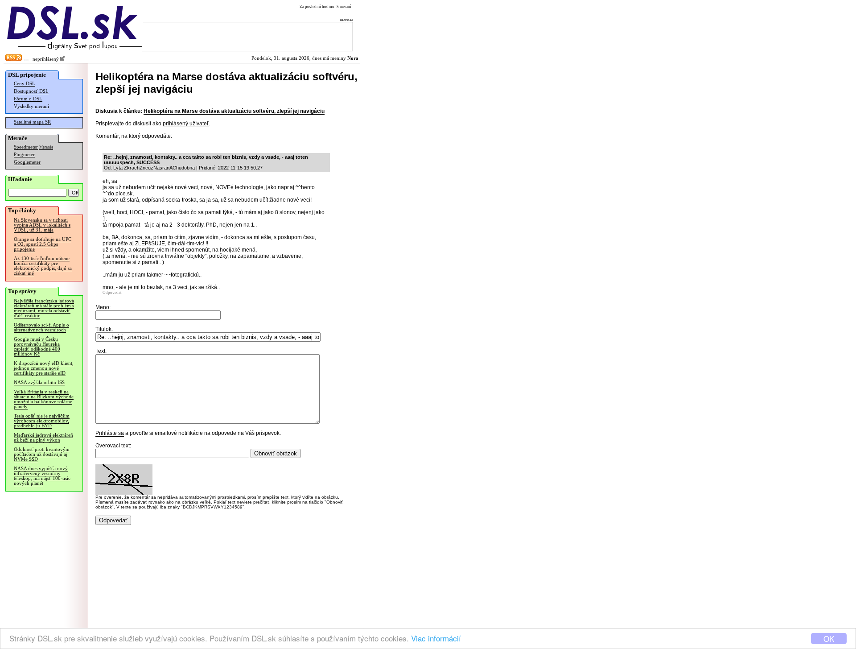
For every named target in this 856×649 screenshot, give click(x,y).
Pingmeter (24, 154)
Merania (46, 147)
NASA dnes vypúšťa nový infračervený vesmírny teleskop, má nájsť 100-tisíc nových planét (42, 476)
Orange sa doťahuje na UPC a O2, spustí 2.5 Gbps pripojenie (42, 244)
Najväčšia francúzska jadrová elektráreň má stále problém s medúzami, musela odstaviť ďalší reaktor (44, 308)
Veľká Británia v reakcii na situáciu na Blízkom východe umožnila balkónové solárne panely (44, 399)
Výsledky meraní (31, 106)
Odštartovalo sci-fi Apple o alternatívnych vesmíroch (41, 327)
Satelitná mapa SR (32, 122)
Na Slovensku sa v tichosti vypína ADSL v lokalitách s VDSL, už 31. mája (42, 225)
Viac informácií (436, 638)
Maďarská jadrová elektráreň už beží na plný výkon (43, 437)
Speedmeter (26, 147)
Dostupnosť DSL (31, 91)
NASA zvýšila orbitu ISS (39, 382)
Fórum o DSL (28, 98)
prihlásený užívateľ (186, 123)
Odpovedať (112, 292)
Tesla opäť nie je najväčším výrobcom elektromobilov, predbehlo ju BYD (42, 420)
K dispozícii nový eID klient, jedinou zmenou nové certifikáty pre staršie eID (44, 368)
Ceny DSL (24, 83)
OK (828, 638)
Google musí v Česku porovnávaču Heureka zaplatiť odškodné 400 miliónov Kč (37, 346)
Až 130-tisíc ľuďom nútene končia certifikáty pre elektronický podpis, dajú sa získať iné (43, 266)
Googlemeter (27, 162)
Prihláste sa (109, 433)
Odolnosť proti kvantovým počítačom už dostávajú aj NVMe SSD (42, 454)
